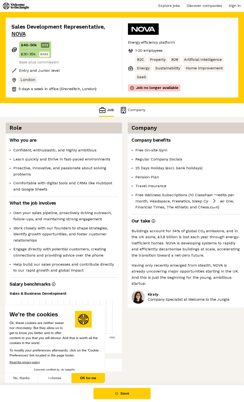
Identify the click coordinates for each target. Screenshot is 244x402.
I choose (54, 378)
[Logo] (16, 6)
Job (110, 110)
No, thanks (21, 378)
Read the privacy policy (25, 362)
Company (136, 110)
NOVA (18, 34)
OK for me (88, 378)
